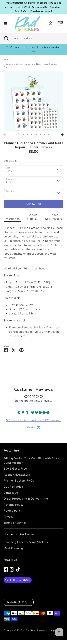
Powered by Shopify (47, 630)
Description (12, 219)
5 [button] (36, 134)
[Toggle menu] (4, 23)
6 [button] (40, 134)
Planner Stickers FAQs (19, 481)
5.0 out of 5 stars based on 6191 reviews (33, 420)
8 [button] (48, 134)
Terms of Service (15, 523)
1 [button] (18, 134)
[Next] (62, 134)
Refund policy (13, 511)
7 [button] (44, 134)
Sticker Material (32, 217)
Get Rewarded (13, 487)
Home (7, 59)
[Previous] (5, 134)
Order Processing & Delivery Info (26, 499)
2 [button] (23, 134)
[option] (33, 101)
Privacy (8, 517)
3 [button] (27, 134)
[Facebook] (6, 569)
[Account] (50, 22)
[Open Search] (6, 38)
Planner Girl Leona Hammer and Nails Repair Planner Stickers (30, 66)
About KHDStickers (53, 217)
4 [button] (31, 134)
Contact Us (11, 493)
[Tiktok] (18, 569)
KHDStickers (29, 630)
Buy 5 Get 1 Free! (16, 469)
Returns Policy (13, 505)
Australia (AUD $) (16, 602)
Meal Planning (13, 548)
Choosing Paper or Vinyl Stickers (26, 542)
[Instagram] (12, 569)
